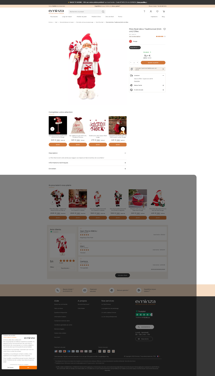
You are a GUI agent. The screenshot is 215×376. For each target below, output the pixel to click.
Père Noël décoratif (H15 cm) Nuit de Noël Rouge (157, 209)
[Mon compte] (151, 12)
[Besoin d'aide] (144, 12)
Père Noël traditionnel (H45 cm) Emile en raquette (118, 209)
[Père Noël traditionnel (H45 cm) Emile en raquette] (118, 198)
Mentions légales (59, 329)
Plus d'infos (137, 81)
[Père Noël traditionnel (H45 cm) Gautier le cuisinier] (98, 198)
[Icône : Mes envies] (164, 29)
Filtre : (52, 267)
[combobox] (65, 268)
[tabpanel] (93, 16)
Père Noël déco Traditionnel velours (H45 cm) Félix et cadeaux (58, 210)
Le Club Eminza (106, 304)
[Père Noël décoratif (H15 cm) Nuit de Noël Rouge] (158, 198)
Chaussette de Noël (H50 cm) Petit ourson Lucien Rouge (118, 136)
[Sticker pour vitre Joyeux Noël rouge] (98, 125)
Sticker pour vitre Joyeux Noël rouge (98, 136)
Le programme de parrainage (110, 308)
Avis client (57, 337)
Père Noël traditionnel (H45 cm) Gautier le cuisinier (98, 209)
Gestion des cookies (60, 333)
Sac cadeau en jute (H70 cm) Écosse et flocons (77, 136)
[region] (107, 22)
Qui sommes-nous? (83, 304)
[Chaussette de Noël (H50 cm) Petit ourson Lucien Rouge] (118, 125)
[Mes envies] (157, 12)
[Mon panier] (164, 12)
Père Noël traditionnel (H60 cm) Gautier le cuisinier (78, 209)
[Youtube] (109, 351)
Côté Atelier (81, 308)
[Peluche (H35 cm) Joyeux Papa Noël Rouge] (138, 198)
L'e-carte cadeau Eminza (108, 312)
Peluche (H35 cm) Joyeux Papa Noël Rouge (137, 209)
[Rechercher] (103, 12)
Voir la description (134, 36)
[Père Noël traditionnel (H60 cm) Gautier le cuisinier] (78, 198)
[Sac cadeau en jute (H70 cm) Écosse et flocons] (78, 125)
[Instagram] (113, 351)
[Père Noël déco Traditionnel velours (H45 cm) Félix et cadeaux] (58, 198)
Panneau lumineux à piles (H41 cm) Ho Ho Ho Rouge (58, 136)
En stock (146, 52)
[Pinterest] (99, 351)
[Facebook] (104, 351)
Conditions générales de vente (63, 325)
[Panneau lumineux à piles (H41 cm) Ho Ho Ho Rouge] (58, 125)
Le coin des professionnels (109, 316)
